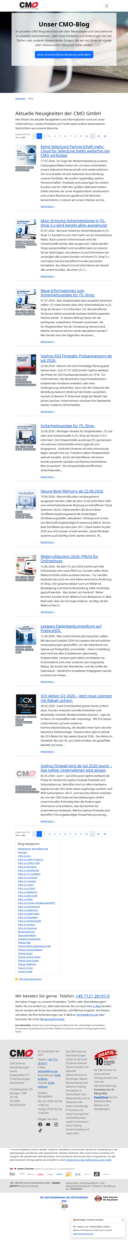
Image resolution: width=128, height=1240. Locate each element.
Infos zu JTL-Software (29, 873)
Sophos (25, 377)
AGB (102, 1183)
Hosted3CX (19, 719)
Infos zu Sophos (26, 924)
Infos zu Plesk (25, 899)
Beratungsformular (52, 1019)
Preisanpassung (21, 379)
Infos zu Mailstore (27, 892)
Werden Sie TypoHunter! (29, 1186)
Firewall (18, 377)
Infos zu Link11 (26, 884)
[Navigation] (107, 6)
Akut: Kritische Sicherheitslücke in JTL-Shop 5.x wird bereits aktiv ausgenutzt (74, 223)
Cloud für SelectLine (22, 170)
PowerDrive (101, 1097)
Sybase (18, 652)
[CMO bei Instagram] (56, 1124)
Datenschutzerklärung (83, 1233)
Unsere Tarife (25, 971)
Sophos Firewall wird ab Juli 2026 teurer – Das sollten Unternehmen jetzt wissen (76, 768)
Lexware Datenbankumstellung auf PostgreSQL (71, 628)
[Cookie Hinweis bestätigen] (122, 1220)
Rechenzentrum (26, 931)
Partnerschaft (20, 167)
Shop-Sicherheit (31, 244)
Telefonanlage (31, 717)
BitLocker (29, 517)
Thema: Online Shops (29, 956)
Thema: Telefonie (27, 964)
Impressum (97, 1186)
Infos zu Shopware (28, 917)
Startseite (20, 98)
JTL (17, 311)
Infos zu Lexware (27, 881)
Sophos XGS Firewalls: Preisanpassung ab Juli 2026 (76, 358)
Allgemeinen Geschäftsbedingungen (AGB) (88, 1159)
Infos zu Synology (27, 928)
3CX (23, 717)
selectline (30, 167)
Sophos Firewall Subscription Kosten (27, 792)
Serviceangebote (27, 935)
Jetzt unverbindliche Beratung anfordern (64, 54)
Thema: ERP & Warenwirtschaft (34, 946)
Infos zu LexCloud (27, 877)
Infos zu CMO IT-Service (30, 859)
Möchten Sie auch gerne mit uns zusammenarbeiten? (55, 1169)
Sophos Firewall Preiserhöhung (25, 385)
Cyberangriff (20, 244)
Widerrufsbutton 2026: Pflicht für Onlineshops (69, 558)
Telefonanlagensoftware (23, 722)
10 (86, 136)
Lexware (28, 647)
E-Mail (97, 1006)
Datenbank (19, 647)
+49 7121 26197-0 (93, 996)
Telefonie (19, 725)
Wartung (19, 512)
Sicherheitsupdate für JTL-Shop (68, 425)
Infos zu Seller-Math (28, 913)
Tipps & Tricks (25, 967)
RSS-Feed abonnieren (30, 979)
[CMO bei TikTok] (40, 1130)
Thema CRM (24, 942)
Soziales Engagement (29, 938)
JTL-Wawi (23, 311)
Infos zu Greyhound (28, 870)
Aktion (18, 717)
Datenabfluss (20, 247)
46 (105, 136)
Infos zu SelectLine (28, 910)
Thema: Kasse (25, 953)
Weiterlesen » (48, 206)
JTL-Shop (19, 241)
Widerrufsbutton (21, 580)
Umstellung (19, 650)
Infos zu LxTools (26, 888)
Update (18, 314)
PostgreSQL (29, 650)
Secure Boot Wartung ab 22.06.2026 (72, 491)
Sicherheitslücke (29, 241)
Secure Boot (20, 517)
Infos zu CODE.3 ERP (29, 863)
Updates (18, 449)
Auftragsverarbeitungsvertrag (78, 1186)
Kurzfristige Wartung (22, 514)
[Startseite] (29, 5)
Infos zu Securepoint (29, 906)
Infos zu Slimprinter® (29, 920)
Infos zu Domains (27, 866)
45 (98, 136)
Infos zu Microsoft (27, 895)
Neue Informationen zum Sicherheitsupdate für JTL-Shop (68, 292)
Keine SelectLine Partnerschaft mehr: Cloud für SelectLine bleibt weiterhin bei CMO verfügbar (75, 151)
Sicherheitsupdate (28, 314)
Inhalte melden (72, 1183)
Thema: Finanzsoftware (30, 949)
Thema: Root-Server (28, 960)
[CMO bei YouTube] (48, 1124)
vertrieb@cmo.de (87, 1015)
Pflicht (31, 580)
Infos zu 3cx (24, 855)
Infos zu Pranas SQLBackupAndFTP (36, 902)
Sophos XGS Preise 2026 (23, 382)
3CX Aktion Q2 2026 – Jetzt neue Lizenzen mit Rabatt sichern (76, 698)
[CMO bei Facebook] (40, 1124)
